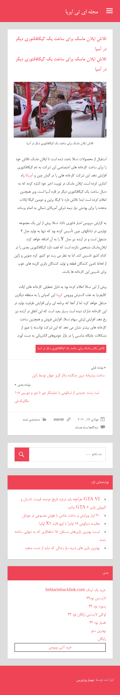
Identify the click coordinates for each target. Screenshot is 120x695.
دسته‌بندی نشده (31, 420)
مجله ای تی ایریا (81, 12)
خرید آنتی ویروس (60, 647)
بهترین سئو (98, 631)
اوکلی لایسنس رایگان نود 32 (87, 614)
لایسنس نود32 (96, 598)
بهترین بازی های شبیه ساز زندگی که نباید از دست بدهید (62, 548)
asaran (59, 420)
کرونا (59, 295)
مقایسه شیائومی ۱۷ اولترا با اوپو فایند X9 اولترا (69, 523)
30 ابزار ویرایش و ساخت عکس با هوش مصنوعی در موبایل (61, 515)
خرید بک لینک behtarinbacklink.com (75, 590)
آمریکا (29, 175)
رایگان (102, 639)
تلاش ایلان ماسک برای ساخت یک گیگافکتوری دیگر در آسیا (71, 348)
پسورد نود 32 (97, 606)
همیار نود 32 (97, 622)
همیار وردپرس (85, 680)
